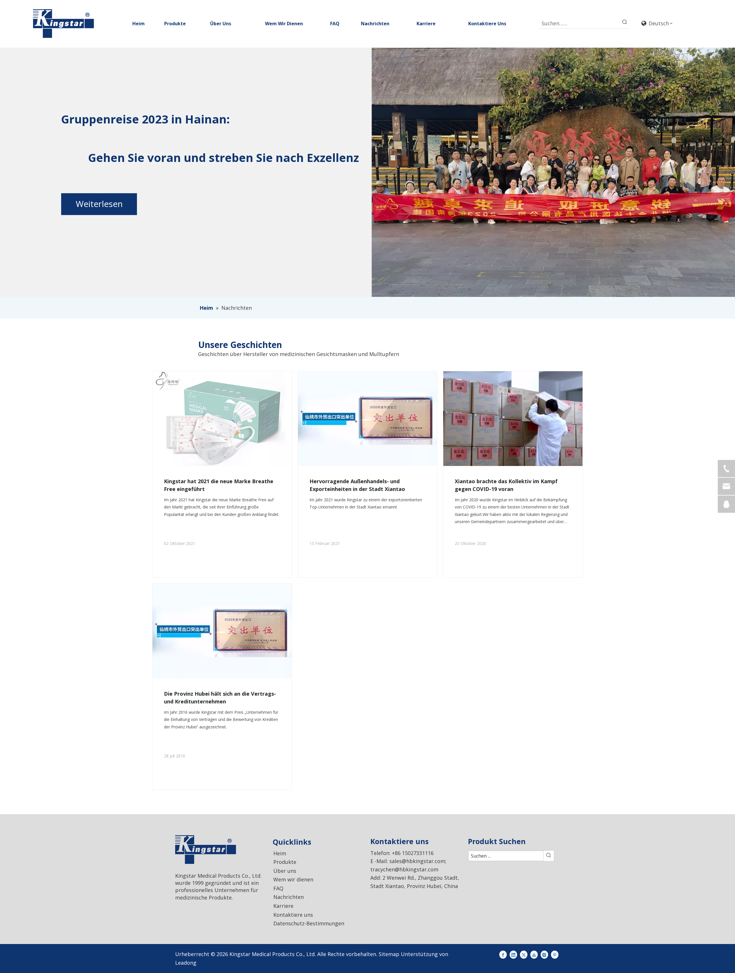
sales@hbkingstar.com (417, 861)
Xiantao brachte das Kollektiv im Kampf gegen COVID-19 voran (506, 485)
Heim (279, 853)
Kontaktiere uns (293, 914)
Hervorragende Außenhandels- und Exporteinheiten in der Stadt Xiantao (357, 485)
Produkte (284, 861)
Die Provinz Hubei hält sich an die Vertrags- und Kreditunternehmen (220, 697)
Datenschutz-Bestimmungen (308, 923)
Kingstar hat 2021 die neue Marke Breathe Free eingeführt (218, 485)
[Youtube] (534, 954)
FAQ (278, 888)
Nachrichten (288, 896)
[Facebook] (503, 954)
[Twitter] (523, 954)
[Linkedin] (513, 954)
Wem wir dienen (293, 879)
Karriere (283, 905)
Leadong (185, 962)
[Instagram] (544, 954)
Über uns (284, 870)
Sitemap (389, 954)
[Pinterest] (554, 954)
